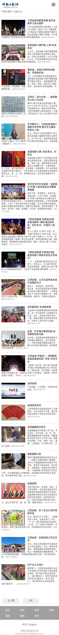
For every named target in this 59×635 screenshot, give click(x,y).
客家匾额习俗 (34, 454)
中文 (24, 624)
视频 (22, 616)
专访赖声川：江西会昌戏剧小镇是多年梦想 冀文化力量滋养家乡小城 (42, 127)
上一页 (10, 600)
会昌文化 (18, 11)
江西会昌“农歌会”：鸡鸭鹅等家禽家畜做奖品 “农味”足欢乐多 (42, 359)
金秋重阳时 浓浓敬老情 (39, 307)
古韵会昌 (32, 383)
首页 (7, 610)
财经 (51, 610)
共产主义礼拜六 (35, 565)
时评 (22, 610)
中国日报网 (6, 11)
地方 (37, 616)
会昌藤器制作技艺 (36, 427)
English (33, 624)
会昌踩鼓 (32, 483)
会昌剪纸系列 (34, 405)
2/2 (30, 600)
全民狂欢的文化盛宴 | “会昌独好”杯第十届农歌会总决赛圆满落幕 (42, 187)
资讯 (37, 610)
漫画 (7, 616)
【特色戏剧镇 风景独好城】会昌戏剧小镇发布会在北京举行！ (42, 255)
